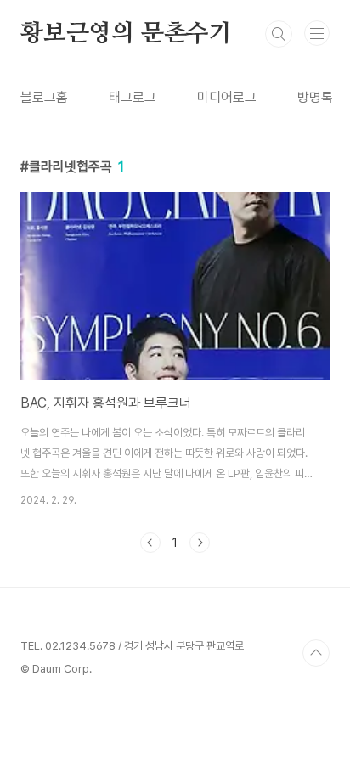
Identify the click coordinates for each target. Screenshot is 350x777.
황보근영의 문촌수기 (126, 34)
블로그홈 (44, 97)
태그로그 (132, 97)
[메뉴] (317, 33)
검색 (278, 34)
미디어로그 (227, 97)
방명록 (315, 97)
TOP (316, 653)
